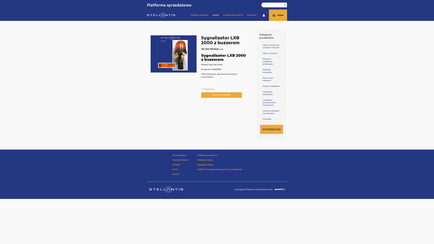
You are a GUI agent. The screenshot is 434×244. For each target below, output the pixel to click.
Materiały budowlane (267, 71)
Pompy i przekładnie (271, 86)
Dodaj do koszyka (222, 95)
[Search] (285, 5)
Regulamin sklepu (205, 165)
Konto (175, 169)
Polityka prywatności (207, 155)
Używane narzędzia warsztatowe (271, 112)
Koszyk (175, 174)
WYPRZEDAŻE (271, 129)
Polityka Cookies (205, 160)
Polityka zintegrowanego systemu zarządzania (219, 169)
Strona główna (199, 15)
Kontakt (252, 15)
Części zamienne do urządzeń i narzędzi (271, 46)
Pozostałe (267, 119)
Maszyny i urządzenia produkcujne (268, 61)
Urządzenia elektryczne (268, 93)
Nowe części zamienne (268, 79)
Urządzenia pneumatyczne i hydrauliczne (269, 102)
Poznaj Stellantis (233, 15)
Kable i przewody (270, 53)
